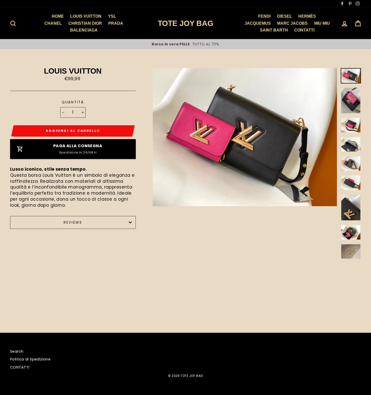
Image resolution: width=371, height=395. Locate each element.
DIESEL (284, 16)
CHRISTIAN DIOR (85, 23)
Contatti (304, 30)
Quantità (73, 102)
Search (16, 351)
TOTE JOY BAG (185, 23)
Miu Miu (322, 23)
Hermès (307, 16)
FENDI (264, 16)
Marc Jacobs (292, 23)
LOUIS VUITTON (85, 16)
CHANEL (53, 23)
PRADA (115, 23)
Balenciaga (84, 30)
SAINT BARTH (274, 30)
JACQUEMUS (258, 23)
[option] (185, 44)
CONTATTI (19, 367)
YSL (112, 16)
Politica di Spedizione (30, 359)
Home (58, 16)
